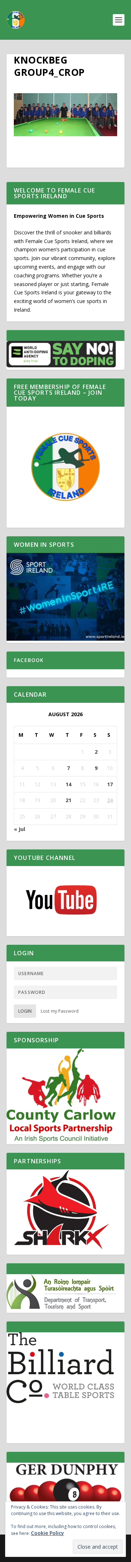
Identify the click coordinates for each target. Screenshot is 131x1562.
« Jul (19, 829)
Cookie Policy (47, 1532)
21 (68, 800)
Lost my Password (60, 1011)
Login (25, 1011)
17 (110, 784)
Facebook (29, 660)
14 (68, 784)
